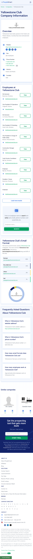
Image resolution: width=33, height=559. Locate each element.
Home (2, 7)
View (25, 95)
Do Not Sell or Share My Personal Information (13, 494)
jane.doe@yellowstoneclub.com (11, 260)
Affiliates (3, 463)
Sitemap (3, 499)
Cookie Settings (6, 557)
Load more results (16, 200)
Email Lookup (5, 481)
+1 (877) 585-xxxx (10, 66)
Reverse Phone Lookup (7, 479)
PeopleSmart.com (7, 448)
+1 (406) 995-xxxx (10, 62)
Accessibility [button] (4, 553)
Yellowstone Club (25, 246)
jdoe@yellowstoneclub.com (10, 267)
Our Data (3, 476)
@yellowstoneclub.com (11, 99)
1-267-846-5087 (8, 517)
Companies (9, 7)
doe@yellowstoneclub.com (10, 280)
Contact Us (4, 489)
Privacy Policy (8, 446)
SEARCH (16, 229)
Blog (2, 466)
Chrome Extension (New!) (8, 484)
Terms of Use (24, 444)
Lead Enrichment (5, 474)
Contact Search (5, 471)
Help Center (4, 491)
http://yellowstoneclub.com (13, 47)
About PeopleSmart (6, 461)
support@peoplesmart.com (11, 515)
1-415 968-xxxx (9, 64)
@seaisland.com (9, 109)
